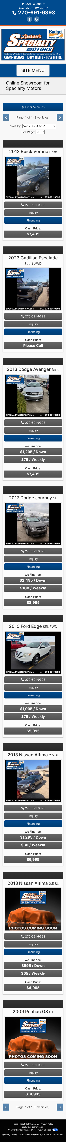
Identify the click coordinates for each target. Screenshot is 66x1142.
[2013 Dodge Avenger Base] (33, 396)
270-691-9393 (36, 12)
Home (15, 1124)
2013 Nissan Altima (33, 754)
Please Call (33, 345)
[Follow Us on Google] (36, 19)
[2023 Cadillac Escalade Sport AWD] (33, 290)
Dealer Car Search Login (32, 1127)
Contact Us (34, 1124)
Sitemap (27, 1130)
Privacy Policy (47, 1124)
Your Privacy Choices (42, 1130)
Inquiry (33, 212)
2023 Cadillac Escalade (33, 260)
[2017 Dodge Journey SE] (33, 524)
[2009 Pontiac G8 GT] (33, 1038)
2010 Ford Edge (33, 626)
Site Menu (33, 70)
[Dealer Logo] (33, 44)
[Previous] (6, 117)
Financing (33, 220)
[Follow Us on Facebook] (29, 19)
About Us (24, 1124)
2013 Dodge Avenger (33, 369)
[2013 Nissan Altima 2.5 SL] (33, 781)
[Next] (60, 117)
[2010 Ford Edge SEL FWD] (33, 653)
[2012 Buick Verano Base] (33, 178)
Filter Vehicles (34, 107)
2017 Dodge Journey (33, 497)
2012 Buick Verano (33, 151)
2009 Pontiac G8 (33, 1011)
